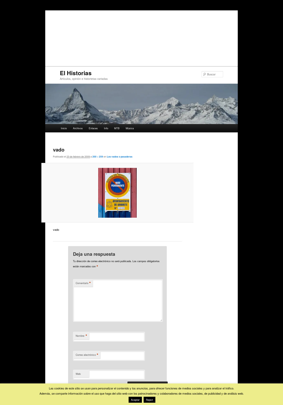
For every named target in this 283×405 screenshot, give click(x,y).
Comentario (83, 283)
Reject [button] (149, 400)
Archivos (78, 128)
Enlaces (93, 128)
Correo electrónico (87, 355)
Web (78, 374)
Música (130, 128)
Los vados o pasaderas (119, 156)
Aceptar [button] (135, 400)
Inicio (64, 128)
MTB (117, 128)
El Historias (76, 73)
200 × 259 (97, 156)
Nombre (81, 336)
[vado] (117, 193)
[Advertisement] (141, 37)
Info (106, 128)
